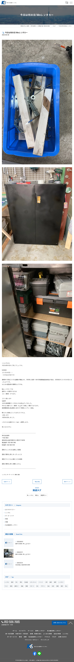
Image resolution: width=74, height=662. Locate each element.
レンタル (4, 474)
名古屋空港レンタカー (11, 525)
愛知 (11, 586)
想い (38, 586)
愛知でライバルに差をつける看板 (12, 459)
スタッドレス (33, 582)
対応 (53, 586)
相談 (22, 586)
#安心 (37, 495)
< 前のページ (6, 482)
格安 (12, 582)
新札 (21, 582)
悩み (49, 586)
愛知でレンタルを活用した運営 (11, 450)
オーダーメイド (10, 474)
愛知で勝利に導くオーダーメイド (12, 454)
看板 (16, 474)
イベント (41, 582)
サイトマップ (45, 640)
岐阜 (51, 582)
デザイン (43, 586)
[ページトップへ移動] (71, 623)
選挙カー (17, 586)
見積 (27, 586)
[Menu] (71, 2)
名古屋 (26, 582)
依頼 (57, 586)
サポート (32, 586)
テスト (6, 586)
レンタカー (61, 582)
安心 (66, 586)
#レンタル (30, 495)
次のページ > (67, 482)
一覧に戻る (37, 482)
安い (17, 582)
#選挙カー (44, 495)
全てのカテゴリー (10, 509)
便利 (62, 586)
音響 (18, 474)
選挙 (55, 582)
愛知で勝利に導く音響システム (11, 464)
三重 (46, 582)
